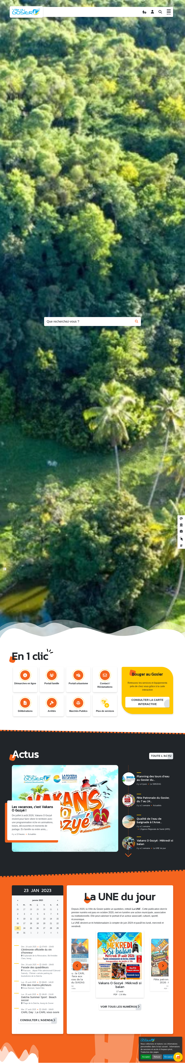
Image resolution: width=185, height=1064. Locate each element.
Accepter (146, 1057)
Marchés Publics (78, 711)
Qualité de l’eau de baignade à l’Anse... (149, 820)
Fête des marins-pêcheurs (36, 985)
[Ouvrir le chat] (178, 1057)
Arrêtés (52, 711)
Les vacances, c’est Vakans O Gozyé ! (32, 808)
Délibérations (25, 711)
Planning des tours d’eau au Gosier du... (153, 778)
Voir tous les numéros (119, 1006)
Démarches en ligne (25, 683)
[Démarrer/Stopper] (5, 569)
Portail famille (51, 683)
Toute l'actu (161, 755)
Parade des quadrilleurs (35, 967)
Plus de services (105, 711)
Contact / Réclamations (104, 685)
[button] (128, 855)
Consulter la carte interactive (147, 702)
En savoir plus (170, 1057)
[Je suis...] (144, 12)
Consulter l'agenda (36, 1020)
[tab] (77, 965)
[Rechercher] (160, 12)
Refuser (157, 1057)
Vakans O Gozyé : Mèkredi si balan (155, 842)
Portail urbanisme (78, 683)
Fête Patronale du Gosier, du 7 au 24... (153, 799)
